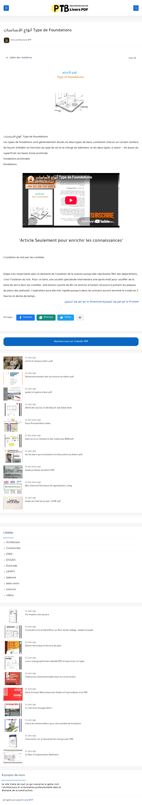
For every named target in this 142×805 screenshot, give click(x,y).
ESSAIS (11, 559)
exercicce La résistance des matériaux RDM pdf (49, 439)
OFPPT (10, 571)
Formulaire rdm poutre (37, 615)
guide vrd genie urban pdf (38, 392)
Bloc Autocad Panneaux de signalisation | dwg (48, 486)
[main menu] (6, 8)
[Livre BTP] (71, 8)
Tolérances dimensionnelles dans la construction (50, 677)
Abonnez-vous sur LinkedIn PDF (71, 341)
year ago (32, 357)
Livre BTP (28, 800)
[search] (136, 8)
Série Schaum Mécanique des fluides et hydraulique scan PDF (56, 693)
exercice (11, 589)
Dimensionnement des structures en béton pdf (49, 377)
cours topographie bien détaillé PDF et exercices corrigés (54, 661)
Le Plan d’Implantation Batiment (42, 755)
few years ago (34, 420)
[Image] (13, 362)
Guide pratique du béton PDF (40, 470)
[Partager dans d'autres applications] (80, 318)
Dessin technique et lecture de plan (43, 646)
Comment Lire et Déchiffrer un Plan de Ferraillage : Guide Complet (59, 630)
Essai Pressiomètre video (38, 423)
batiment (11, 577)
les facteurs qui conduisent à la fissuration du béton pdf (53, 455)
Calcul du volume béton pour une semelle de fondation (53, 724)
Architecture (13, 542)
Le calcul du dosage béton (38, 708)
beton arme (12, 583)
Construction (13, 548)
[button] (25, 318)
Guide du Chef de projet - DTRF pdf (43, 501)
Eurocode (11, 565)
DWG (9, 553)
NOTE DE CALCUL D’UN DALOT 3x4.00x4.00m (48, 408)
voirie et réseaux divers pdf (39, 361)
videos (10, 595)
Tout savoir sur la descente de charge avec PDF (49, 739)
